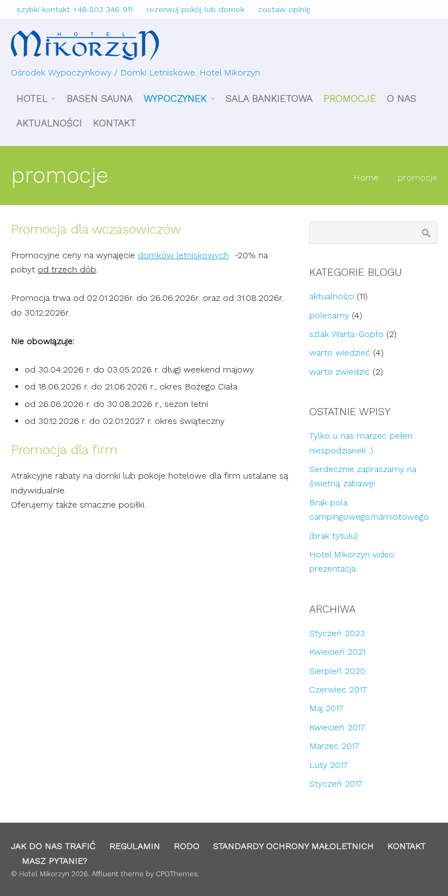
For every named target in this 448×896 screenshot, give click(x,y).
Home (366, 177)
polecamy (329, 315)
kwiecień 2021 (337, 652)
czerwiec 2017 (338, 689)
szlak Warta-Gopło (346, 334)
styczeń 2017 (336, 783)
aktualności (331, 296)
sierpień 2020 (337, 671)
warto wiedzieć (339, 352)
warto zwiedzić (339, 371)
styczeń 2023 (337, 633)
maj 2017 (326, 708)
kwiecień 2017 (337, 727)
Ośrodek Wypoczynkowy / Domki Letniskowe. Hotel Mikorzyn (135, 72)
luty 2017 (328, 765)
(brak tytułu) (333, 536)
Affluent (105, 874)
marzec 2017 (334, 746)
